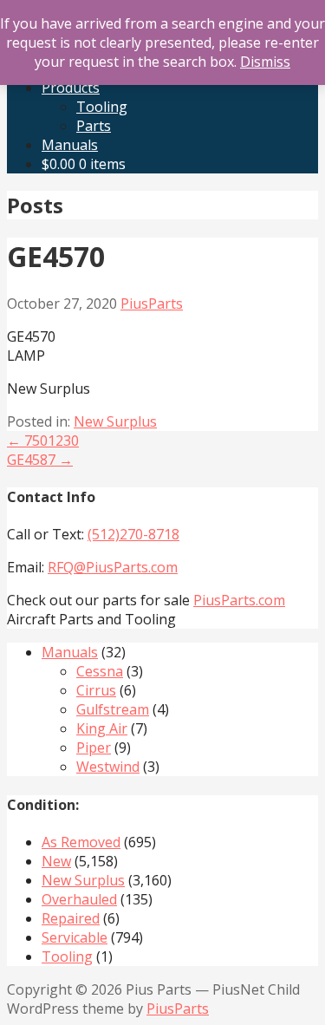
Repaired (71, 918)
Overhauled (79, 899)
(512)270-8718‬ (133, 534)
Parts (93, 125)
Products (71, 87)
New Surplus (115, 421)
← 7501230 (43, 440)
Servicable (74, 937)
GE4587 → (40, 459)
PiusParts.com (239, 600)
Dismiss (265, 61)
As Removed (81, 842)
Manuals (70, 144)
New (56, 861)
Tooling (101, 106)
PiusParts (151, 303)
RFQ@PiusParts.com (113, 567)
